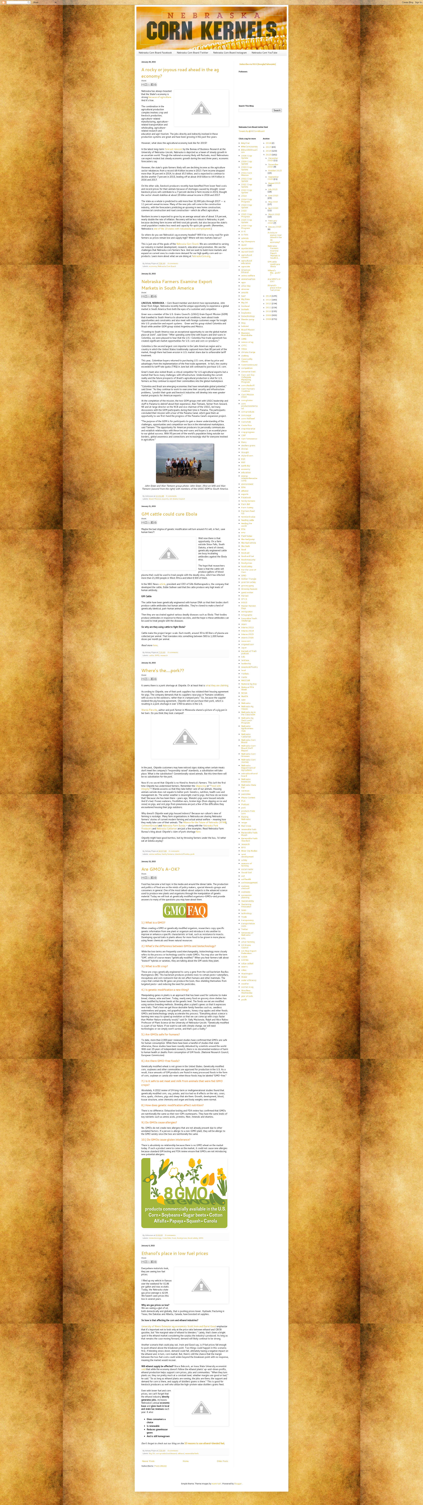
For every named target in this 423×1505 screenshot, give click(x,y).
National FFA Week (247, 688)
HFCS (244, 599)
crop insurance (248, 428)
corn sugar (246, 415)
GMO (157, 655)
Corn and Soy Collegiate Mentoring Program (247, 378)
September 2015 (273, 177)
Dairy (243, 442)
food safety (193, 1238)
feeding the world (246, 524)
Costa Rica (246, 425)
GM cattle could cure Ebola (169, 514)
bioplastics (246, 312)
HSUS (244, 602)
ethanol (181, 1453)
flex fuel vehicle (248, 542)
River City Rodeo (249, 850)
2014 (244, 195)
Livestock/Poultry (182, 854)
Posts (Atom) (160, 1465)
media (244, 677)
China (244, 348)
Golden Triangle (248, 578)
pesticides (245, 794)
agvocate (245, 266)
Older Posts (222, 1461)
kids (243, 656)
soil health (246, 879)
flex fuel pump (248, 539)
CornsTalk (166, 1238)
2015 (244, 210)
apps (243, 282)
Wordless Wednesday (246, 991)
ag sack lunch (247, 251)
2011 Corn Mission (246, 174)
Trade (244, 916)
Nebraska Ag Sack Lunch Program (247, 720)
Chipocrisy (201, 785)
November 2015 (273, 165)
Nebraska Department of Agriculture (248, 768)
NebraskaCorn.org (201, 256)
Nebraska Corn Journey (248, 760)
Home (186, 1461)
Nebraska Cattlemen (167, 828)
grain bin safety (248, 582)
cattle (151, 655)
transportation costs (248, 924)
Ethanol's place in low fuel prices (174, 1253)
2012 (269, 303)
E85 (243, 462)
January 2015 (274, 226)
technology (246, 913)
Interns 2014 (247, 630)
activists (245, 238)
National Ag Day (249, 683)
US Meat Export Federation (248, 952)
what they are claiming (217, 685)
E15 (243, 459)
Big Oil (152, 1453)
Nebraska (245, 703)
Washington (247, 973)
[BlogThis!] (146, 84)
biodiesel (245, 306)
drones (244, 448)
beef (243, 295)
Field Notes (246, 536)
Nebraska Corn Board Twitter (192, 52)
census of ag (247, 342)
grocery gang (247, 585)
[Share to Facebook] (152, 84)
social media (247, 869)
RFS (243, 847)
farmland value (248, 516)
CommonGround (149, 825)
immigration (247, 611)
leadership (246, 663)
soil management (249, 882)
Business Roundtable (246, 334)
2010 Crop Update (246, 168)
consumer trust (248, 371)
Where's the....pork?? (162, 670)
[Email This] (142, 84)
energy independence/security (249, 478)
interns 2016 (247, 637)
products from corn (248, 812)
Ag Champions (248, 241)
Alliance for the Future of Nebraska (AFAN (204, 822)
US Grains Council (177, 498)
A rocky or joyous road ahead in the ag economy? (275, 237)
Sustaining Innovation (246, 905)
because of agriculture (160, 97)
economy (153, 266)
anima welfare (155, 854)
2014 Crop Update (246, 206)
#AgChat (245, 143)
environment (247, 484)
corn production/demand (166, 1453)
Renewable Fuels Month (249, 833)
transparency (247, 920)
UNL (243, 938)
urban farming (248, 941)
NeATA (244, 696)
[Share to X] (149, 84)
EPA (243, 487)
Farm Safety (247, 507)
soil (243, 876)
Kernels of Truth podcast (249, 652)
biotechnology (155, 1238)
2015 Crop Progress (246, 215)
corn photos (247, 400)
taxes (243, 910)
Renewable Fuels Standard (249, 839)
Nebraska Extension (245, 780)
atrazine (245, 289)
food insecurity (248, 559)
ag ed (243, 244)
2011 (269, 307)
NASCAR (245, 680)
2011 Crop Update (246, 179)
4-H (243, 231)
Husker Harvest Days (248, 606)
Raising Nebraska (245, 817)
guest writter (247, 592)
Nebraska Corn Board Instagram (230, 52)
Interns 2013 (247, 627)
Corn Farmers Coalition (248, 389)
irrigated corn (247, 644)
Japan (244, 647)
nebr (243, 699)
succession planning (246, 896)
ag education (247, 248)
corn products (247, 411)
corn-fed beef (248, 418)
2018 (269, 143)
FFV (243, 532)
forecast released (173, 149)
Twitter (244, 929)
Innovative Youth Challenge (249, 619)
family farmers (168, 854)
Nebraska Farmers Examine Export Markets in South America (176, 284)
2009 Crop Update (246, 162)
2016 (269, 150)
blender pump (247, 319)
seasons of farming (246, 864)
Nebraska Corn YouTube (264, 52)
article (162, 584)
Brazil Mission (155, 498)
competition (246, 368)
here (198, 831)
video (243, 970)
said (143, 1369)
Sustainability (247, 900)
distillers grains (248, 445)
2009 (269, 315)
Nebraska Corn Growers (248, 755)
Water (244, 976)
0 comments (173, 263)
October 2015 (275, 170)
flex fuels (245, 546)
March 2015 (274, 214)
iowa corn (246, 641)
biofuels (245, 309)
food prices (182, 1238)
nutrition (245, 790)
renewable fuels (192, 1453)
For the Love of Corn (248, 570)
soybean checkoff (245, 887)
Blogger (238, 1483)
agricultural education (246, 261)
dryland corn (247, 455)
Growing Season (249, 588)
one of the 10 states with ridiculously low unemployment (182, 228)
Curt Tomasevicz (249, 438)
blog (243, 322)
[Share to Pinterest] (155, 84)
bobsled (245, 326)
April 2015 (273, 208)
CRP (243, 435)
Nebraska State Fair (248, 786)
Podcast (245, 804)
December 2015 (273, 159)
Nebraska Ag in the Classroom (248, 713)
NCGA (244, 693)
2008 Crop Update (246, 156)
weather (245, 983)
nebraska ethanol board (249, 774)
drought (245, 452)
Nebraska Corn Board (187, 243)
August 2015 (274, 183)
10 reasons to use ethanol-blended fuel (204, 1443)
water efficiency (248, 980)
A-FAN (244, 234)
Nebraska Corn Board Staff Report (248, 748)
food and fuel (247, 556)
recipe (244, 822)
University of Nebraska (247, 933)
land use (245, 660)
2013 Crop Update (246, 191)
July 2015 (272, 189)
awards (244, 292)
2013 (269, 299)
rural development (247, 855)
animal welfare (248, 279)
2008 (269, 319)
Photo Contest (248, 797)
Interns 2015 (247, 634)
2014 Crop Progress (246, 200)
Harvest (245, 595)
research (164, 655)
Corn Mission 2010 (247, 395)
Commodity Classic (246, 360)
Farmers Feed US (248, 512)
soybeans (245, 891)
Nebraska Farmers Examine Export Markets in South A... (274, 252)
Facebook (246, 497)
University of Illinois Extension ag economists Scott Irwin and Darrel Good (178, 1326)
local (243, 670)
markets (245, 673)
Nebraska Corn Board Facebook (155, 52)
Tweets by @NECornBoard (251, 131)
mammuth (216, 1483)
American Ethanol (245, 271)
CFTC (244, 345)
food (174, 1238)
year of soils (247, 996)
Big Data (245, 299)
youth (244, 999)
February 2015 (272, 221)
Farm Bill (245, 504)
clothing (245, 355)
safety (244, 860)
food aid (245, 552)
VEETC (244, 966)
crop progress (247, 432)
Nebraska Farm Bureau (174, 825)
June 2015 (273, 195)
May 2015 (273, 201)
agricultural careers (246, 256)
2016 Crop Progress (246, 226)
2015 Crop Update (246, 221)
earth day (245, 465)
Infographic (246, 614)
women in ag (247, 987)
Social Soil (246, 872)
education (245, 472)
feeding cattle (247, 520)
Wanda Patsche (149, 709)
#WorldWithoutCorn (249, 151)
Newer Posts (148, 1461)
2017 (269, 147)
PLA (243, 800)
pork (192, 854)
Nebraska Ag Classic (247, 707)
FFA (243, 529)
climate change (248, 352)
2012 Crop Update (246, 185)
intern (244, 624)
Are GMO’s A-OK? (160, 869)
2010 (269, 311)
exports (165, 498)
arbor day (245, 285)
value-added (247, 963)
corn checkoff (247, 385)
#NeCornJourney (249, 146)
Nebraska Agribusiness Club (247, 728)
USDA (244, 956)
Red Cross (246, 825)
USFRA (244, 960)
